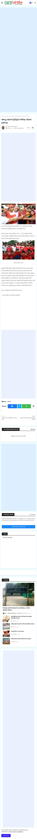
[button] (35, 3)
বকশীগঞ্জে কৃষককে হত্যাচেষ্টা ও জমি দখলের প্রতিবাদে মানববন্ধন (22, 624)
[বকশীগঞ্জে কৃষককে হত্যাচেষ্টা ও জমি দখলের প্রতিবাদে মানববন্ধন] (6, 626)
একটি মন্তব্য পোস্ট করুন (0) (18, 527)
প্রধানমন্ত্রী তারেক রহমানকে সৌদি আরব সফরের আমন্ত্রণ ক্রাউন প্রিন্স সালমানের (21, 617)
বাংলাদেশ (6, 116)
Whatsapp (26, 406)
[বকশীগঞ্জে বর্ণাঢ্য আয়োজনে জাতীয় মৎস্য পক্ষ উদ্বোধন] (6, 641)
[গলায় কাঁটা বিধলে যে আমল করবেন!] (6, 634)
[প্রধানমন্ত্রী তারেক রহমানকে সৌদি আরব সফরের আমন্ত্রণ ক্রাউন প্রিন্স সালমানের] (6, 619)
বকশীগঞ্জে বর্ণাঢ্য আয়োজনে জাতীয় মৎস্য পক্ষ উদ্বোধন (21, 639)
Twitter (19, 406)
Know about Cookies (15, 832)
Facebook (12, 406)
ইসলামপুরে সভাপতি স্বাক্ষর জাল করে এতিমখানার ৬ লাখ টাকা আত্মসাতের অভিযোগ (16, 609)
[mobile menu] (2, 2)
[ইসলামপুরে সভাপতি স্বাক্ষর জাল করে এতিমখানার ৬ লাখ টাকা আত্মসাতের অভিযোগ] (18, 594)
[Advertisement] (18, 59)
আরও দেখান (33, 429)
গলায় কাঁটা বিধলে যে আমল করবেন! (17, 631)
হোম (2, 116)
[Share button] (33, 406)
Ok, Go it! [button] (6, 835)
